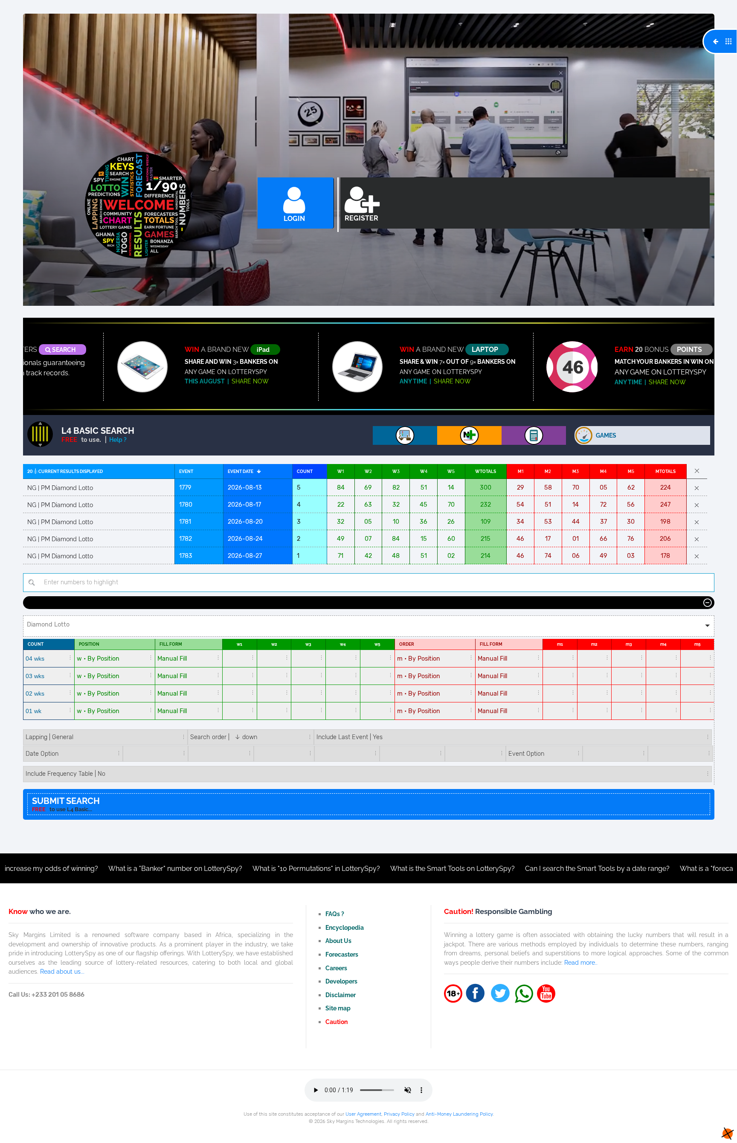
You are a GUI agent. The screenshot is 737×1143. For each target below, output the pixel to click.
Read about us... (62, 971)
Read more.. (581, 962)
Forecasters (341, 954)
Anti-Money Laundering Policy (459, 1114)
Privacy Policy (399, 1114)
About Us (338, 940)
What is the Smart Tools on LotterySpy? (386, 869)
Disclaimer (340, 994)
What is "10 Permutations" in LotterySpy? (249, 869)
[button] (368, 626)
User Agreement (363, 1114)
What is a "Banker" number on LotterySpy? (109, 869)
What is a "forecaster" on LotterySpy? (672, 869)
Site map (338, 1008)
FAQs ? (334, 913)
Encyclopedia (344, 927)
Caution (336, 1021)
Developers (341, 981)
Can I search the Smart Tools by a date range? (530, 869)
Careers (336, 968)
